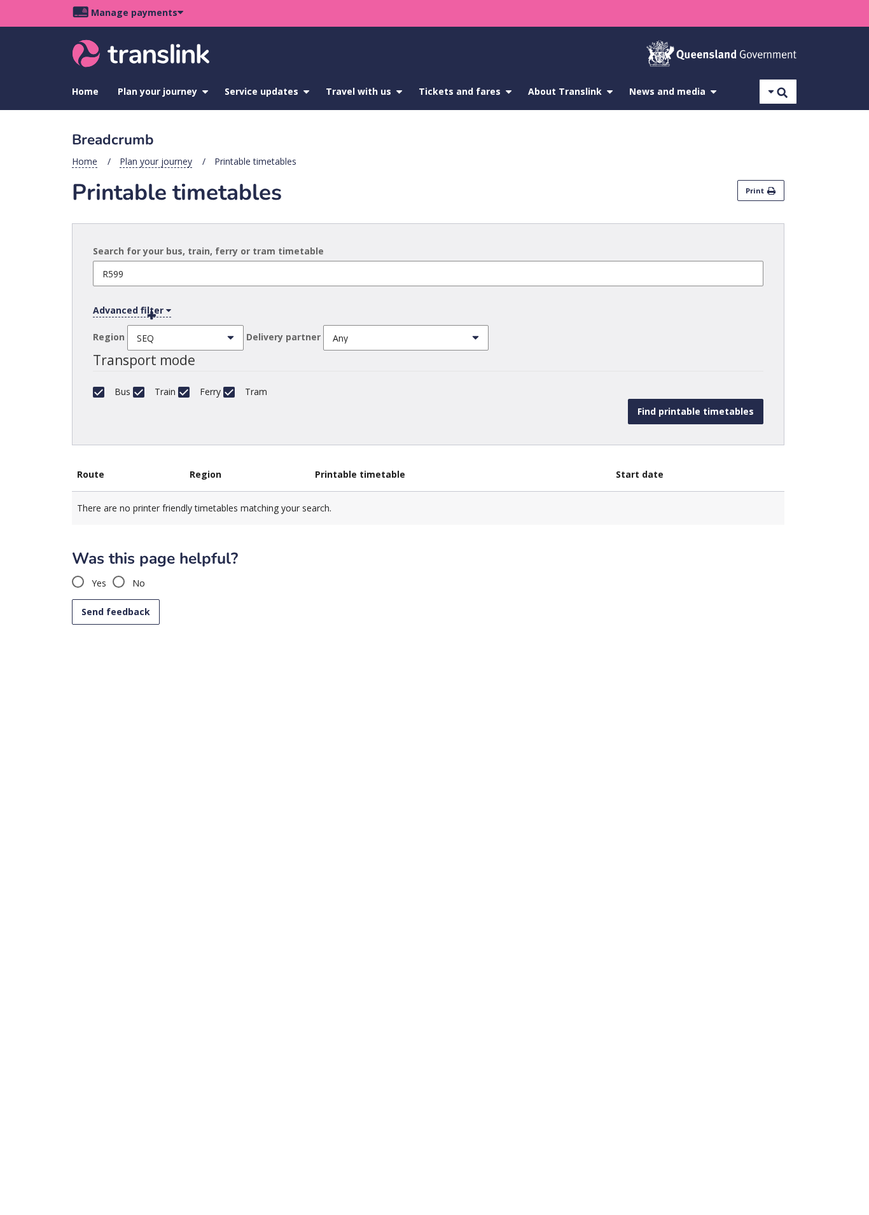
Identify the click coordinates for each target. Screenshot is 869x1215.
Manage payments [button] (134, 12)
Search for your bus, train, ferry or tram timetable (208, 251)
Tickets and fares (460, 91)
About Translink (565, 91)
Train (165, 391)
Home (85, 91)
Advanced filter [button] (129, 310)
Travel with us (358, 91)
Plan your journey (157, 91)
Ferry (210, 391)
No (137, 583)
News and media (667, 91)
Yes (97, 583)
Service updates (261, 91)
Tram (256, 391)
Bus (122, 391)
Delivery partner (283, 337)
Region (109, 337)
